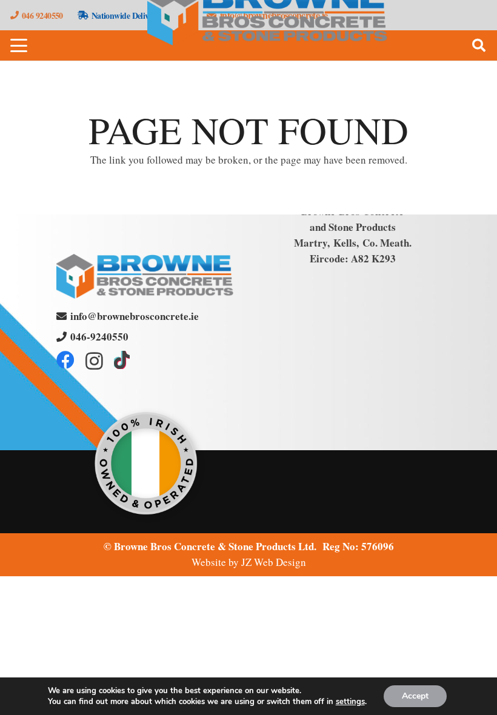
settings (350, 701)
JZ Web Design (273, 562)
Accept (415, 696)
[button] (18, 45)
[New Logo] (144, 276)
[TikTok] (122, 360)
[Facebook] (65, 360)
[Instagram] (94, 361)
